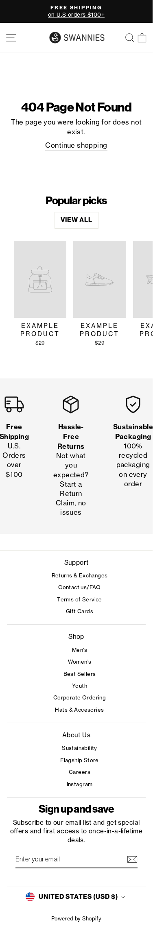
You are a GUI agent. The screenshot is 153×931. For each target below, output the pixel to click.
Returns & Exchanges (80, 575)
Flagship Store (79, 760)
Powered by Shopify (76, 919)
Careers (79, 772)
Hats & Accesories (79, 709)
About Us (76, 735)
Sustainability (79, 748)
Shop (76, 636)
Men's (79, 650)
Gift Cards (79, 611)
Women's (80, 661)
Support (76, 562)
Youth (79, 685)
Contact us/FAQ (79, 587)
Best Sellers (79, 674)
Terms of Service (79, 599)
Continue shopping (76, 145)
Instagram (80, 784)
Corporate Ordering (79, 697)
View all (76, 220)
